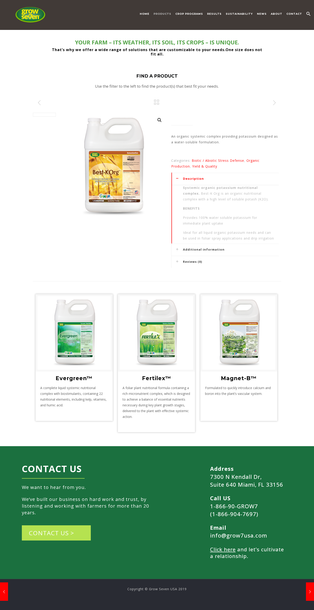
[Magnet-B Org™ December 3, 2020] (4, 591)
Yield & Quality (204, 166)
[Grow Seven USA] (31, 13)
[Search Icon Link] (308, 14)
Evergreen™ (74, 378)
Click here (223, 549)
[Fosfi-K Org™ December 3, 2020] (310, 591)
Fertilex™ (156, 378)
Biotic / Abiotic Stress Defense (218, 160)
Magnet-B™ (239, 378)
